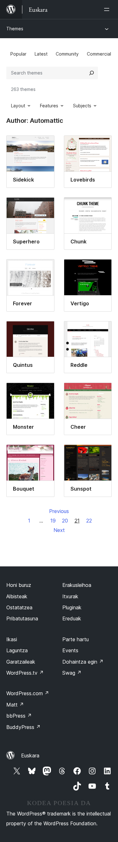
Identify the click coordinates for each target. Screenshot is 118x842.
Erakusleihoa (76, 585)
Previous (59, 511)
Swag (71, 673)
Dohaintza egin (83, 662)
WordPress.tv (25, 673)
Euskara (30, 755)
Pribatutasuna (22, 618)
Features (49, 105)
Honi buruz (18, 585)
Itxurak (70, 596)
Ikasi (11, 639)
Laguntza (17, 650)
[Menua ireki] (108, 9)
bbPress (19, 716)
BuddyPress (23, 727)
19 (53, 520)
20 (65, 520)
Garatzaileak (20, 662)
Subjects (82, 105)
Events (70, 650)
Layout (18, 105)
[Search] (91, 73)
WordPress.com (27, 693)
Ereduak (71, 618)
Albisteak (16, 596)
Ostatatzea (19, 607)
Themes (14, 28)
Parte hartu (75, 639)
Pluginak (71, 607)
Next (59, 530)
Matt (15, 705)
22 (89, 520)
